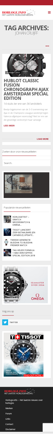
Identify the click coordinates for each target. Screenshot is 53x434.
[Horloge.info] (24, 12)
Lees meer (9, 125)
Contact (9, 424)
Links (7, 418)
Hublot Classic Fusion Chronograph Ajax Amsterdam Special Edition (26, 89)
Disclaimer (10, 429)
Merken (9, 408)
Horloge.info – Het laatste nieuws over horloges (24, 401)
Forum (8, 413)
